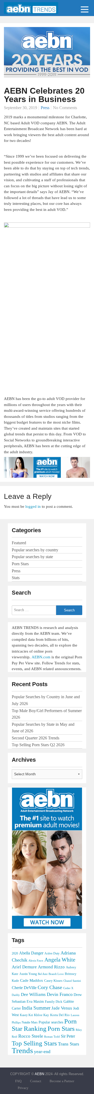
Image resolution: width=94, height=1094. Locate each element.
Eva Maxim (35, 1001)
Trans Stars (68, 1044)
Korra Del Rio (60, 1015)
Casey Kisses (53, 981)
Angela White (59, 960)
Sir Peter (68, 1036)
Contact (35, 1081)
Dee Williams (33, 994)
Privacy (23, 1088)
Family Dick (53, 1002)
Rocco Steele (30, 1036)
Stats (16, 577)
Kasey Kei (26, 1015)
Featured (19, 543)
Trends (22, 1050)
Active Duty (52, 953)
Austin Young (28, 974)
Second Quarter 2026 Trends (35, 738)
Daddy (16, 995)
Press (45, 107)
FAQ (18, 1081)
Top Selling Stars (34, 1043)
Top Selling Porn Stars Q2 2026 (38, 745)
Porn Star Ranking (44, 1025)
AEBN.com (41, 657)
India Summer (36, 1008)
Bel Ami (43, 974)
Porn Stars (20, 564)
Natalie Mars (30, 1022)
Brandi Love (56, 973)
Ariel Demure (24, 966)
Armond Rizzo (51, 966)
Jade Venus (61, 1008)
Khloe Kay (41, 1015)
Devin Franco (60, 994)
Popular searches (51, 1022)
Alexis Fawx (35, 960)
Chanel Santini (72, 980)
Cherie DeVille (24, 987)
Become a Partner (62, 1081)
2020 (15, 953)
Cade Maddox (31, 980)
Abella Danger (31, 953)
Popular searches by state (32, 556)
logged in (33, 506)
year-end (42, 1051)
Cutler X (68, 988)
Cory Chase (50, 987)
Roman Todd (52, 1036)
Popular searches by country (35, 550)
